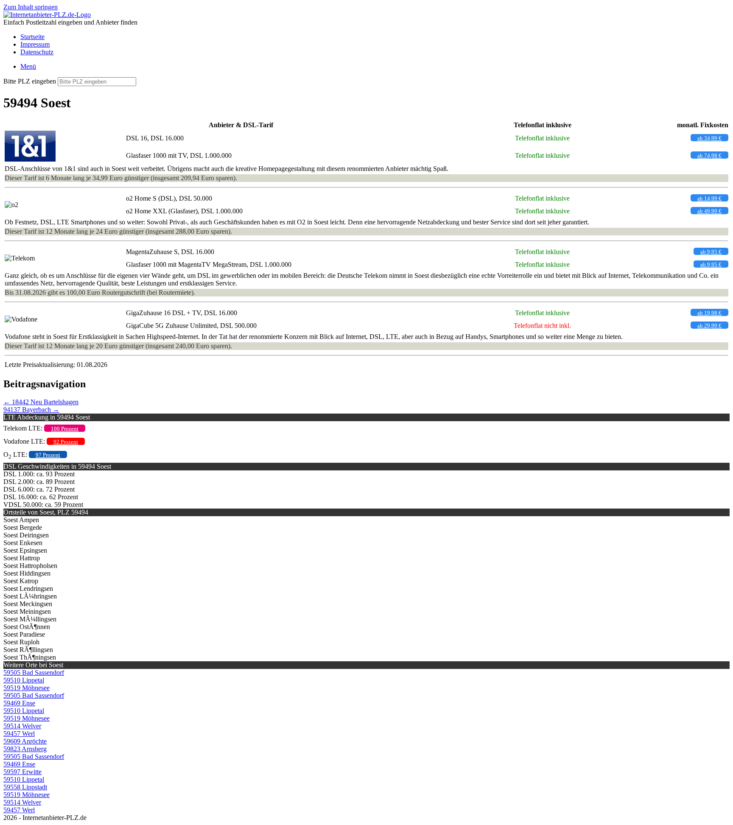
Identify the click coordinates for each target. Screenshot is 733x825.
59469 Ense (19, 703)
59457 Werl (19, 733)
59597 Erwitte (22, 771)
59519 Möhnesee (26, 687)
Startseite (32, 36)
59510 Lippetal (23, 680)
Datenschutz (36, 52)
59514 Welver (22, 726)
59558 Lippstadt (25, 787)
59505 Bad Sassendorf (33, 672)
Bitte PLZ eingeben (29, 81)
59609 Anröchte (25, 741)
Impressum (35, 44)
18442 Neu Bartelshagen (40, 402)
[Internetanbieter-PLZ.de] (47, 14)
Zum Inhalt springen (30, 7)
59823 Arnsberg (25, 748)
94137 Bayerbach (31, 409)
